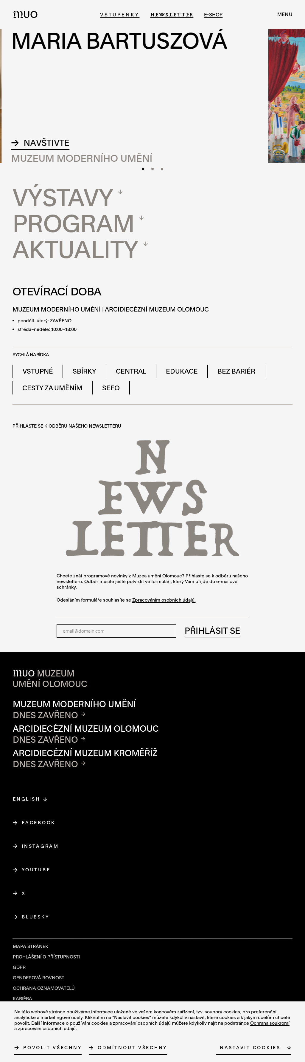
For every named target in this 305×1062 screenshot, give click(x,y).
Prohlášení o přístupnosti (46, 956)
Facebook (39, 822)
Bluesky (35, 916)
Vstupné (38, 371)
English (26, 798)
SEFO (111, 388)
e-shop (213, 14)
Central (131, 371)
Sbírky (84, 371)
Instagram (40, 846)
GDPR (19, 967)
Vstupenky (119, 14)
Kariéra (22, 998)
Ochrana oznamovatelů (44, 988)
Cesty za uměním (52, 388)
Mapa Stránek (30, 946)
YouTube (36, 869)
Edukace (182, 371)
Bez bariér (236, 371)
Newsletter (171, 14)
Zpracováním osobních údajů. (164, 599)
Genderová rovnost (38, 977)
